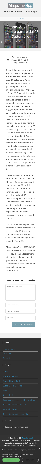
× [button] (39, 449)
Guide (5, 371)
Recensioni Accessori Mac (14, 404)
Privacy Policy (9, 349)
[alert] (20, 455)
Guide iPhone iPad (11, 381)
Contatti (6, 358)
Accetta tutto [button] (11, 460)
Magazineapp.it (27, 438)
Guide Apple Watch (11, 376)
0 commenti (22, 63)
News (29, 60)
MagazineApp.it (21, 57)
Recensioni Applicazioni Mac (16, 414)
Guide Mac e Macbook (13, 385)
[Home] (2, 42)
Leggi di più (17, 456)
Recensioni (8, 395)
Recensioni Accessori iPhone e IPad (19, 400)
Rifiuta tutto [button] (30, 460)
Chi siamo (7, 353)
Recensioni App (10, 409)
